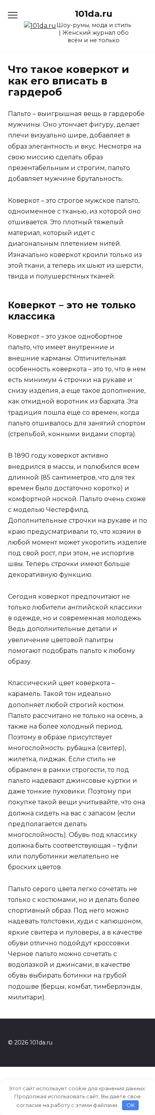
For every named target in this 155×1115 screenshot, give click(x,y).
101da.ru (93, 13)
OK (130, 1105)
